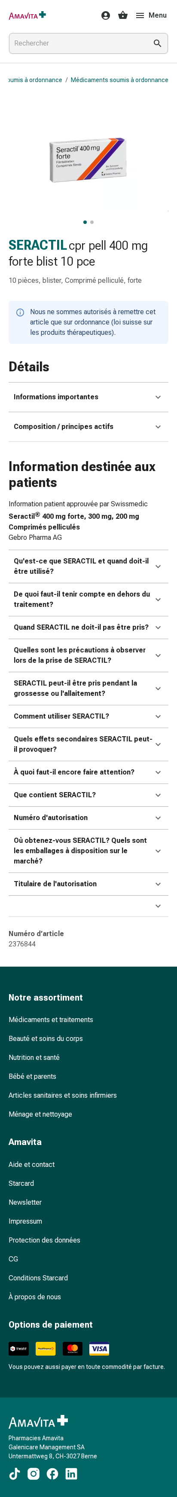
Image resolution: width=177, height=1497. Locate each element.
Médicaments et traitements (51, 1020)
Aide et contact (32, 1164)
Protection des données (44, 1240)
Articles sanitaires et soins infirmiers (63, 1095)
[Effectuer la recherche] (157, 43)
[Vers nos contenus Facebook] (52, 1474)
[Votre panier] (122, 15)
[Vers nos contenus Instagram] (33, 1474)
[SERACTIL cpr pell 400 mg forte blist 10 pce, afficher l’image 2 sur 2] (92, 222)
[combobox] (76, 43)
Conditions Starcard (38, 1278)
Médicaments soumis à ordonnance (119, 80)
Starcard (21, 1183)
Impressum (25, 1221)
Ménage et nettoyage (40, 1114)
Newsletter (25, 1202)
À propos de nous (35, 1297)
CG (13, 1259)
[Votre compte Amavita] (103, 15)
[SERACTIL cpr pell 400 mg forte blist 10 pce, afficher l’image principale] (85, 222)
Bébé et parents (32, 1076)
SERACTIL (38, 245)
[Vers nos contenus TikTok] (15, 1474)
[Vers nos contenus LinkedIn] (71, 1474)
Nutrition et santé (34, 1057)
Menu (158, 15)
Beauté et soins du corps (46, 1039)
